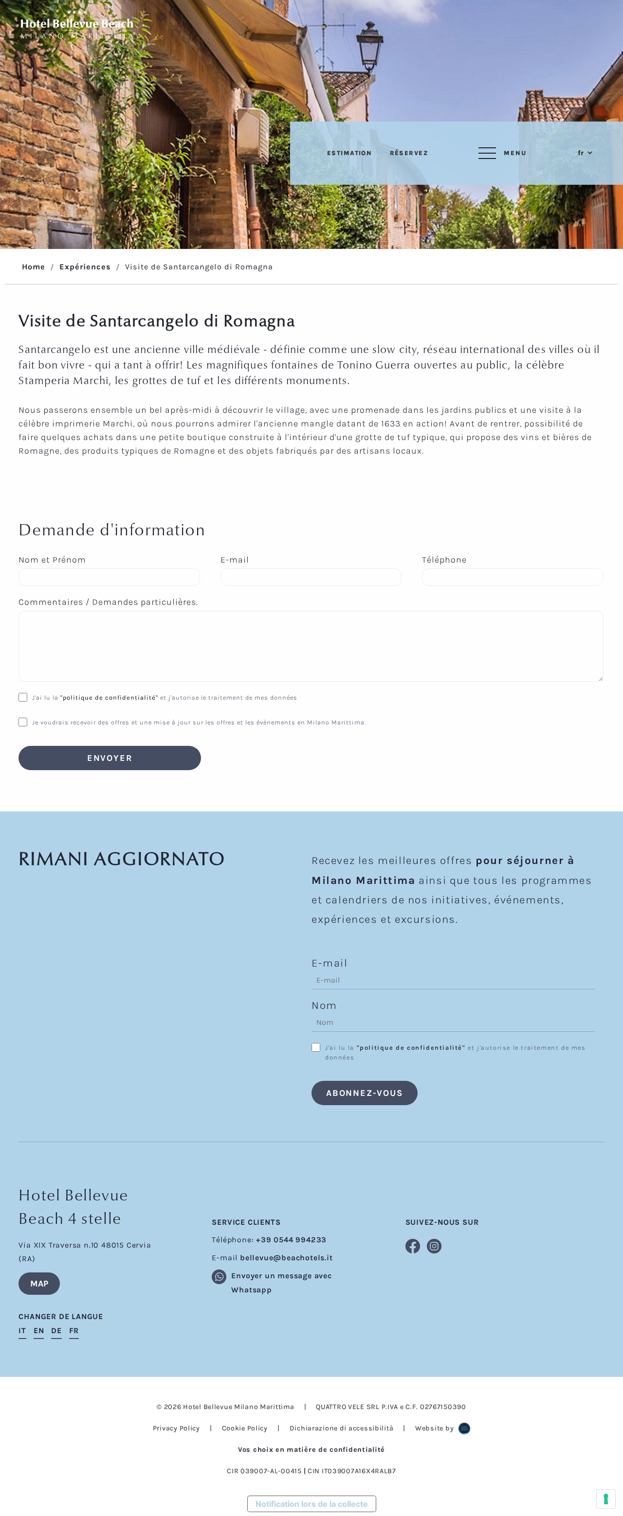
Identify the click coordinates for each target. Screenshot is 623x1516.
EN (39, 1330)
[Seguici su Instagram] (428, 1245)
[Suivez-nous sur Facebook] (411, 1245)
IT (22, 1330)
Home (33, 266)
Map (39, 1283)
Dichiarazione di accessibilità (342, 1428)
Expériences (85, 266)
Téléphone (444, 559)
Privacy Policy (176, 1428)
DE (56, 1330)
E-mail (234, 559)
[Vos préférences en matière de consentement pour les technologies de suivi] (606, 1499)
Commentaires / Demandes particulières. (108, 602)
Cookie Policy (245, 1428)
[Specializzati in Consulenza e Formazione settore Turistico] (464, 1428)
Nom (324, 1005)
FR (74, 1330)
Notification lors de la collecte (312, 1504)
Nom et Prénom (52, 559)
